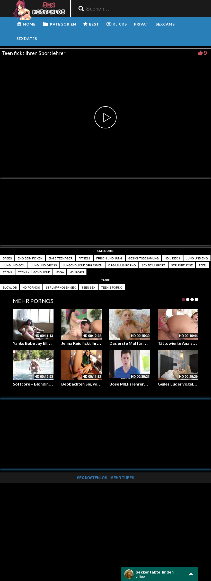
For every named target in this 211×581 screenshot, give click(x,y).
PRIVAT (141, 24)
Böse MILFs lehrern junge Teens (139, 383)
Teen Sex (88, 287)
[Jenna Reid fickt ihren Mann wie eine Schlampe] (81, 324)
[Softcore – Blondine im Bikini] (33, 365)
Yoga (60, 272)
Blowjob (10, 287)
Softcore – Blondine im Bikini (40, 383)
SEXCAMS (165, 24)
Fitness (84, 258)
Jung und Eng (197, 258)
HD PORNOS (31, 287)
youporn (77, 272)
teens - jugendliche (34, 272)
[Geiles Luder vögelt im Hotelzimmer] (178, 365)
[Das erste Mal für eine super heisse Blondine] (129, 324)
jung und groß (44, 265)
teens (7, 272)
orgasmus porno (122, 265)
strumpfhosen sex (61, 287)
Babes (7, 258)
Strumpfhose (182, 265)
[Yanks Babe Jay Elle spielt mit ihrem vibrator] (33, 324)
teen (202, 265)
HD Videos (172, 258)
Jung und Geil (14, 265)
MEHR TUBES (122, 477)
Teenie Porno (111, 287)
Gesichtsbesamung (143, 258)
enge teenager (60, 258)
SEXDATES (26, 38)
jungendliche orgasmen (82, 265)
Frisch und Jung (109, 258)
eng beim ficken (30, 258)
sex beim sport (153, 265)
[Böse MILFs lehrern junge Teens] (129, 365)
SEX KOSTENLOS (92, 477)
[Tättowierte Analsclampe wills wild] (178, 324)
